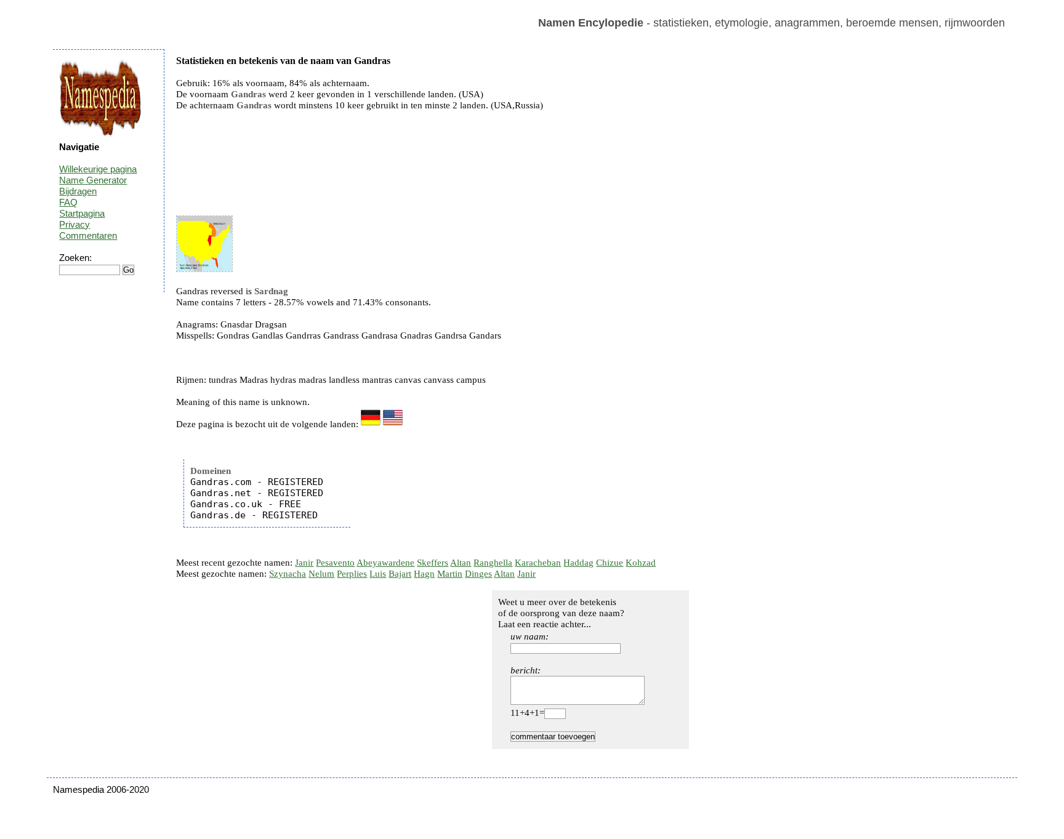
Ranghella (493, 563)
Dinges (478, 574)
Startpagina (82, 213)
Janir (304, 563)
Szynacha (287, 574)
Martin (449, 574)
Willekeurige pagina (98, 169)
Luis (377, 574)
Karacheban (538, 563)
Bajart (400, 574)
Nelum (321, 574)
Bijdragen (78, 191)
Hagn (424, 574)
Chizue (609, 563)
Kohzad (641, 563)
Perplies (352, 574)
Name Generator (93, 180)
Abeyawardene (385, 563)
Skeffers (432, 563)
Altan (460, 563)
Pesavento (335, 563)
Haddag (578, 563)
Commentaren (88, 235)
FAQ (68, 202)
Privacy (74, 224)
